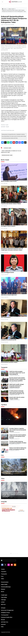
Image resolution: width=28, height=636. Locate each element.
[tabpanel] (14, 467)
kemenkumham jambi (7, 155)
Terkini (3, 569)
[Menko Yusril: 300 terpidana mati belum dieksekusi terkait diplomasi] (14, 285)
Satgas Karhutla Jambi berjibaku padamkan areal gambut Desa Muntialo (17, 436)
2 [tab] (12, 477)
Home (5, 8)
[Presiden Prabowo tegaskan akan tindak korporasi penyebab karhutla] (4, 430)
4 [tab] (16, 477)
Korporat (3, 624)
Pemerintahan (4, 582)
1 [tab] (10, 477)
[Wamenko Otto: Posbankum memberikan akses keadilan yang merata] (14, 171)
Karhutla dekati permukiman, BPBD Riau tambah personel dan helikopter (13, 494)
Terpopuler (4, 367)
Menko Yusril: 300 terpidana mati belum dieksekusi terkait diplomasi (12, 294)
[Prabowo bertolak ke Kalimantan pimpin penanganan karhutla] (4, 449)
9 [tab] (21, 500)
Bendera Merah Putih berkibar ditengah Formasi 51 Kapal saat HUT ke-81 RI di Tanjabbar (17, 379)
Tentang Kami (4, 615)
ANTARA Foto (4, 622)
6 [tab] (15, 500)
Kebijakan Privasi (5, 612)
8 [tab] (19, 500)
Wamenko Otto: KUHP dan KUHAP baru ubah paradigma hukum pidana (13, 225)
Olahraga (3, 599)
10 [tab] (23, 500)
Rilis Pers (3, 604)
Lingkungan (4, 595)
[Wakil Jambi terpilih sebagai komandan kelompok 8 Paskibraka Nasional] (4, 386)
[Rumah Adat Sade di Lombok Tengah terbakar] (4, 399)
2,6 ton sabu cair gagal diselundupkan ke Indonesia (12, 548)
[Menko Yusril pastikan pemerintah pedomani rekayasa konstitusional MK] (14, 330)
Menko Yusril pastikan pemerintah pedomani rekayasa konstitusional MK (13, 339)
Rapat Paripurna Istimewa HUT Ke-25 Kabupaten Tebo (11, 151)
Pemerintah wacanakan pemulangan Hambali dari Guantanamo (13, 316)
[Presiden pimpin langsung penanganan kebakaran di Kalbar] (4, 443)
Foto (2, 455)
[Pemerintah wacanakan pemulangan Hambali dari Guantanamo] (14, 308)
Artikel (2, 602)
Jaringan (3, 607)
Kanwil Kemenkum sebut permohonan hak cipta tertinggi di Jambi (12, 271)
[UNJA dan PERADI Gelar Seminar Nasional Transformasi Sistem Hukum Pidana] (14, 194)
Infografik (4, 501)
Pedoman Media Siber (6, 617)
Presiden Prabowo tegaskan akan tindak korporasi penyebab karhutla (17, 430)
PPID (2, 626)
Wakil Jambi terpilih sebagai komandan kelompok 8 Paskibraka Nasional (16, 386)
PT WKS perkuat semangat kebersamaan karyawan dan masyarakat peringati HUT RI (16, 392)
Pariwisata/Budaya (6, 586)
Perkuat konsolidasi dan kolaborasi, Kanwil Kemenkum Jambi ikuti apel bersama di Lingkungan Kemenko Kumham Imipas (13, 249)
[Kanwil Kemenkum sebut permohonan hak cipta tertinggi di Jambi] (14, 263)
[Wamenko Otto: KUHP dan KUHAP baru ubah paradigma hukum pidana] (14, 216)
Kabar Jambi (11, 8)
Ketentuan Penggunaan (7, 610)
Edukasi (3, 589)
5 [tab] (18, 477)
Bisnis (2, 591)
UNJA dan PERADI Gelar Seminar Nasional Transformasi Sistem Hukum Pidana (12, 203)
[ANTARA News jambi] (15, 1)
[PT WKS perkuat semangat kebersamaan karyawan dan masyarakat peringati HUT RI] (4, 392)
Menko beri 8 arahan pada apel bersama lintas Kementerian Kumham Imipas (14, 361)
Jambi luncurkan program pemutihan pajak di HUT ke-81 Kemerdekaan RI (17, 373)
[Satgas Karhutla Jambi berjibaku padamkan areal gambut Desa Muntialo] (4, 437)
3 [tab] (14, 477)
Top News (4, 404)
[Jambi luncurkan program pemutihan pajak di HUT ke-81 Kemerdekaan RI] (4, 373)
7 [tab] (17, 500)
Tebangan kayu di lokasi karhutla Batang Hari (13, 472)
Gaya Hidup (4, 597)
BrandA (3, 619)
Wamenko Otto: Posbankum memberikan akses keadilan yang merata (12, 180)
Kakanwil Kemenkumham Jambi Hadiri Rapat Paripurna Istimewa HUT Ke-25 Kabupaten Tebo (14, 11)
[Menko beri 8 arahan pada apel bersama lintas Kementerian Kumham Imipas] (14, 352)
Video (2, 478)
